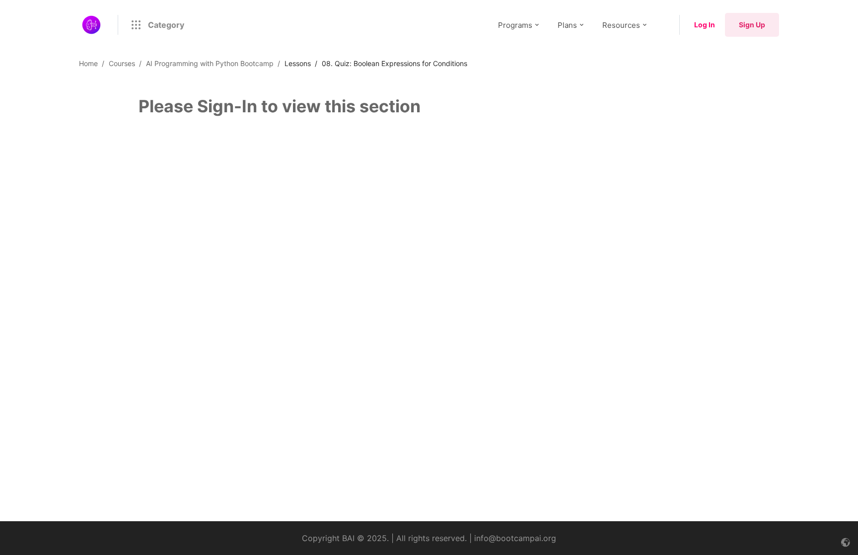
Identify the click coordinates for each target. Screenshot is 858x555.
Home (88, 63)
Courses (122, 63)
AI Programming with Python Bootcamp (210, 63)
